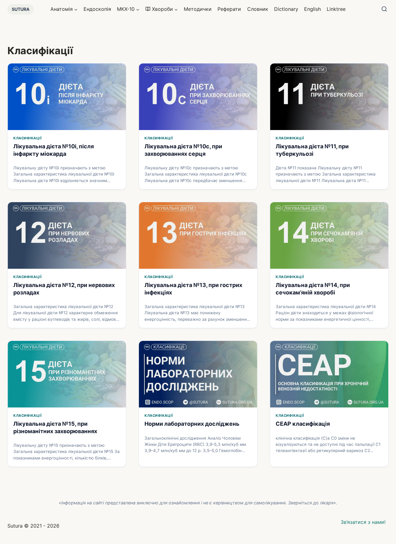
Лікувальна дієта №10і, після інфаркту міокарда (53, 150)
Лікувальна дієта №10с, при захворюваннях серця (183, 150)
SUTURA (20, 9)
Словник (257, 9)
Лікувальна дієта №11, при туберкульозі (312, 150)
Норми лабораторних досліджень (191, 423)
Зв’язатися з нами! (363, 522)
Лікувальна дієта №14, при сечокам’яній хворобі (313, 288)
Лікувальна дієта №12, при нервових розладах (64, 288)
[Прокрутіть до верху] (381, 504)
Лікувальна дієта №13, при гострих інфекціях (193, 288)
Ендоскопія (97, 9)
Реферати (229, 9)
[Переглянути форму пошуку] (384, 9)
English (312, 9)
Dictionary (286, 9)
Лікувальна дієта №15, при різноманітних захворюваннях (55, 427)
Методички (198, 9)
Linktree (336, 9)
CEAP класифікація (303, 423)
